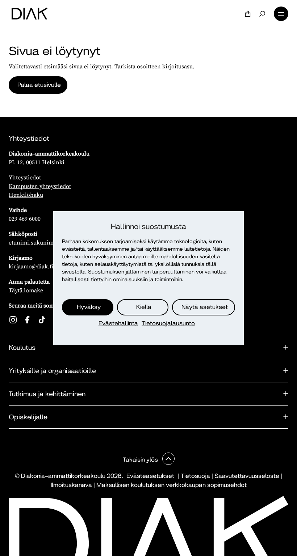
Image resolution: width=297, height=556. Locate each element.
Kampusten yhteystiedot (40, 186)
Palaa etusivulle (39, 84)
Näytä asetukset (204, 307)
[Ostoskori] (247, 14)
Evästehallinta (118, 323)
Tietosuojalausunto (168, 323)
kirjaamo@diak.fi (31, 266)
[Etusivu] (29, 14)
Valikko (281, 14)
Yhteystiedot (25, 177)
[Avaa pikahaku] (262, 14)
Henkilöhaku (26, 195)
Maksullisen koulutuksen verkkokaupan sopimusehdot (171, 484)
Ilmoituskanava (71, 484)
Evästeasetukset (150, 475)
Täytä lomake (26, 290)
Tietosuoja (195, 475)
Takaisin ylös (141, 459)
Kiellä (143, 307)
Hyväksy (89, 307)
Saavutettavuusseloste (246, 475)
